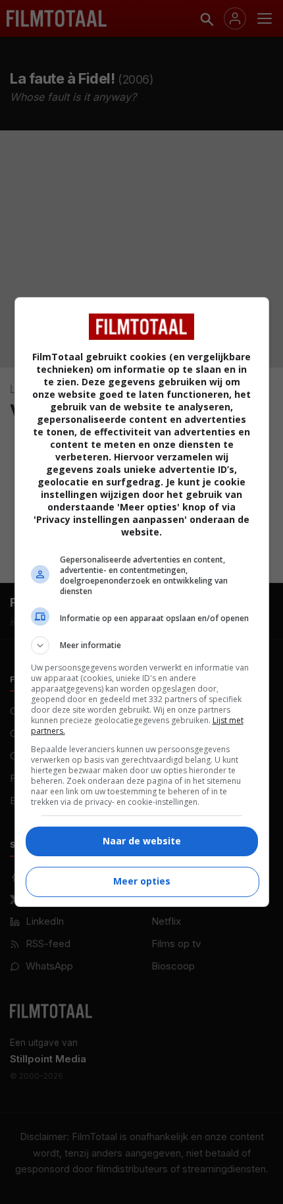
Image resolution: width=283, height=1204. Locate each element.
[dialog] (141, 602)
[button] (142, 645)
